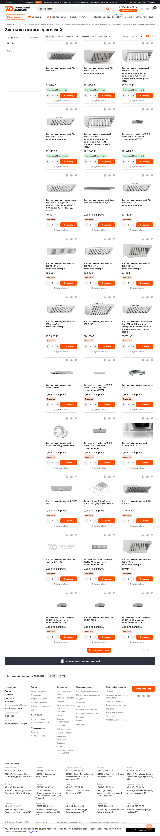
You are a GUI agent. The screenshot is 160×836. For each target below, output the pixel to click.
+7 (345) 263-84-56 (14, 787)
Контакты (57, 2)
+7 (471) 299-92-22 (74, 787)
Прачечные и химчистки (86, 710)
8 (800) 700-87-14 (128, 7)
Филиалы (48, 2)
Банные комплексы (64, 733)
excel (97, 661)
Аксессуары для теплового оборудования (67, 24)
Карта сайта (41, 822)
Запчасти (140, 17)
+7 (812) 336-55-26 (74, 771)
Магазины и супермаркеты (88, 695)
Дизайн (34, 710)
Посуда (74, 17)
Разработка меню (39, 699)
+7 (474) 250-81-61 (104, 787)
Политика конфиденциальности (67, 822)
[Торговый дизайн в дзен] (148, 696)
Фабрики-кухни (63, 729)
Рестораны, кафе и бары (87, 691)
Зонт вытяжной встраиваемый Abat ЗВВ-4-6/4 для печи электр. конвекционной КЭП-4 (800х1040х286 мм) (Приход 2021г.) (137, 326)
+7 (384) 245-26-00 (75, 806)
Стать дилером (38, 719)
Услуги (82, 17)
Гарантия (84, 2)
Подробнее (33, 831)
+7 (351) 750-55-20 (44, 806)
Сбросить (34, 38)
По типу (18, 24)
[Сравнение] (142, 8)
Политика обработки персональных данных (107, 822)
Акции (38, 2)
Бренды (106, 17)
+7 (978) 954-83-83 (136, 771)
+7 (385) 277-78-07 (44, 771)
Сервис (128, 17)
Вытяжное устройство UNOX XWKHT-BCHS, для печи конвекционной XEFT (98, 387)
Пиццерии (60, 743)
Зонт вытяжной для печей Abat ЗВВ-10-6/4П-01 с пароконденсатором (61, 136)
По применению (38, 736)
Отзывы (113, 2)
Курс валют (94, 2)
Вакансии (104, 2)
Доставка (67, 2)
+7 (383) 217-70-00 (135, 806)
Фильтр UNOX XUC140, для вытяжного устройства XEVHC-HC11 (99, 504)
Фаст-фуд (80, 706)
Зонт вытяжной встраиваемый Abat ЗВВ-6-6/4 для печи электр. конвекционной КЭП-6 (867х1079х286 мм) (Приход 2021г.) (61, 205)
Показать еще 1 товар (99, 650)
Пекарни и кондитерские (87, 713)
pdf (88, 661)
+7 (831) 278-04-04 (135, 787)
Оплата (76, 2)
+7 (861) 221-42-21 (13, 771)
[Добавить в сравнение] (71, 43)
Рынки (59, 746)
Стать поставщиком (40, 723)
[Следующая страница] (152, 650)
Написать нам (143, 688)
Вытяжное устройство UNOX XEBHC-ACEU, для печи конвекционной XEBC (98, 562)
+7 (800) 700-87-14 (44, 787)
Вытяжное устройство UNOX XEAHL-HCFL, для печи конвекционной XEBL (98, 445)
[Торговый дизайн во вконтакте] (138, 696)
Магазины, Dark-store (65, 698)
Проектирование (58, 17)
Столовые (60, 725)
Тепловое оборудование (35, 24)
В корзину (68, 95)
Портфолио (95, 17)
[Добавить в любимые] (76, 43)
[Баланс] (67, 43)
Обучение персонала (40, 706)
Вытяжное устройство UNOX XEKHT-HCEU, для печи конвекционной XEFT (60, 620)
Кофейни (60, 701)
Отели (59, 715)
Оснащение (36, 17)
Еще (151, 17)
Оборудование (14, 17)
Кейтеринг (61, 711)
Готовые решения (39, 702)
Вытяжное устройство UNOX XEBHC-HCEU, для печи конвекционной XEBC (136, 136)
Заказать (68, 225)
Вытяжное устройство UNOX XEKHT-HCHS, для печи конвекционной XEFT (136, 620)
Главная (8, 24)
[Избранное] (147, 8)
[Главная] (17, 8)
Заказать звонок (128, 10)
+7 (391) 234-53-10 (104, 806)
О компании (28, 2)
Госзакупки (117, 17)
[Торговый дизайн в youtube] (143, 696)
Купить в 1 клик (63, 101)
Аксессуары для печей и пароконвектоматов (108, 24)
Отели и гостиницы (114, 701)
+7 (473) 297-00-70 (105, 771)
